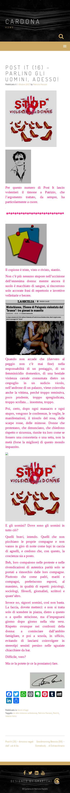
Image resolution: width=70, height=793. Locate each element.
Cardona (23, 21)
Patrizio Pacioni (40, 84)
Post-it (56, 713)
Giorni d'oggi (22, 710)
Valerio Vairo (11, 716)
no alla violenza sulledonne (25, 713)
